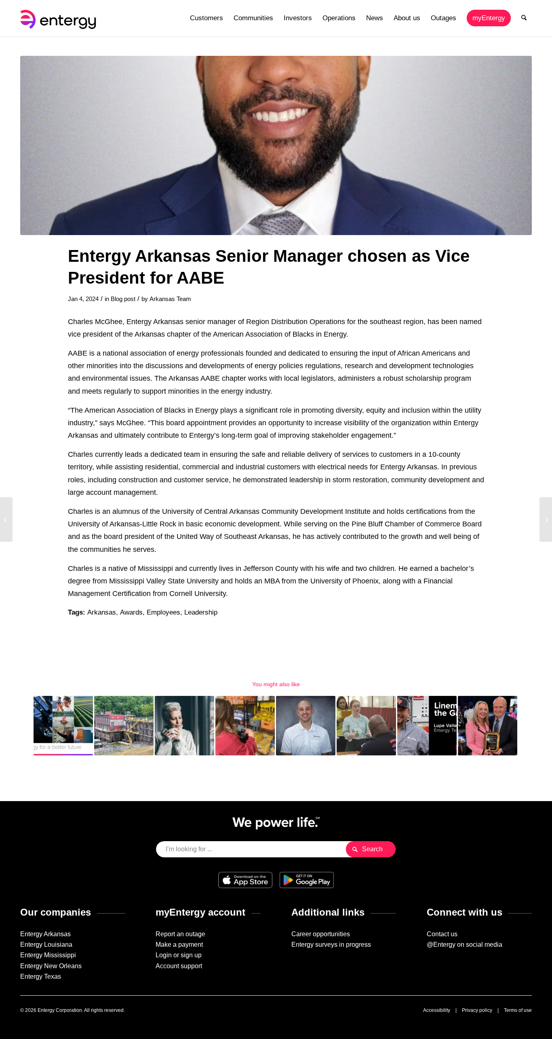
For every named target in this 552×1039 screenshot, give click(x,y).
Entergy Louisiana (46, 944)
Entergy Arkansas (45, 934)
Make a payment (179, 944)
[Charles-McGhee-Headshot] (276, 145)
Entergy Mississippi (48, 955)
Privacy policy (477, 1010)
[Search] (524, 18)
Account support (179, 966)
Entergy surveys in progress (331, 944)
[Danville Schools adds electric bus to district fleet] (6, 519)
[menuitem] (206, 18)
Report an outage (180, 934)
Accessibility (436, 1010)
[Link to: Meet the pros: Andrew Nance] (305, 725)
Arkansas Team (170, 299)
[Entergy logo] (59, 18)
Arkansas (101, 612)
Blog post (123, 299)
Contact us (442, 934)
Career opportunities (320, 934)
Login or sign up (179, 955)
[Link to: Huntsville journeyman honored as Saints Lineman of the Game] (427, 725)
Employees (163, 612)
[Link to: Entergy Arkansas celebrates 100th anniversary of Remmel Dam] (124, 725)
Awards (131, 612)
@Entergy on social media (464, 944)
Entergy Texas (40, 976)
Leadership (200, 612)
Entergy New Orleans (51, 966)
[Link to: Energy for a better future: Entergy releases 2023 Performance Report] (63, 725)
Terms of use (518, 1010)
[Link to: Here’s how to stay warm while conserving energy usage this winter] (184, 725)
